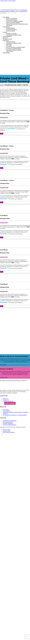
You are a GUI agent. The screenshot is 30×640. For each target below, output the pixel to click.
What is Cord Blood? (11, 18)
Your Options (6, 26)
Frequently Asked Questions (13, 50)
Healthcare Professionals (9, 420)
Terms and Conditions (9, 432)
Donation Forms (7, 39)
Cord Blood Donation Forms (13, 35)
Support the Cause (8, 401)
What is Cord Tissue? (11, 20)
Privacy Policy (7, 429)
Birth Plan (8, 44)
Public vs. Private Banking (13, 22)
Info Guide (9, 46)
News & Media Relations (9, 424)
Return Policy (6, 431)
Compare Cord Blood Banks (13, 48)
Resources (6, 40)
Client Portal (6, 52)
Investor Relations (8, 423)
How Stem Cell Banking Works (14, 21)
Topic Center (9, 51)
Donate (5, 32)
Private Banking (10, 28)
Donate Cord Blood (11, 29)
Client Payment (10, 403)
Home (1, 85)
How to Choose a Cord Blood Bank (15, 47)
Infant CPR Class (10, 41)
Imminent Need (10, 30)
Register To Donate (11, 33)
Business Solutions (8, 422)
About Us (5, 37)
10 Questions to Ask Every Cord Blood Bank (15, 415)
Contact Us (6, 400)
